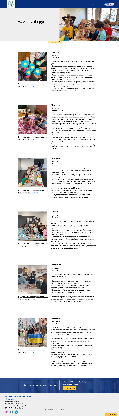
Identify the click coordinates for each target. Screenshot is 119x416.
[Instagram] (6, 412)
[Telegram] (16, 412)
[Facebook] (11, 412)
